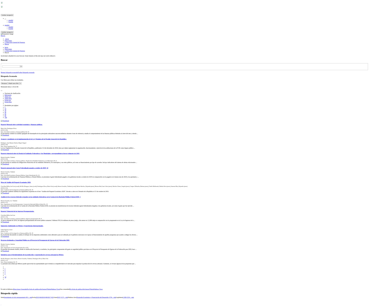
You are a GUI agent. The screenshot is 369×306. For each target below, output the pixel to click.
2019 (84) (39, 297)
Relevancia (8, 95)
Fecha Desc (8, 102)
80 (5, 116)
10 (5, 109)
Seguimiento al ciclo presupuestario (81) (16, 297)
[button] (7, 25)
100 (6, 117)
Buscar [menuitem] (7, 44)
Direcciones (8, 49)
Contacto (180, 286)
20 (5, 110)
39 (5, 277)
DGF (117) (60, 297)
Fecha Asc (8, 100)
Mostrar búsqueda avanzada (9, 72)
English (10, 22)
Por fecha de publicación (34, 289)
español (10, 20)
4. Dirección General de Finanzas (15, 51)
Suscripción (4, 11)
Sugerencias (187, 286)
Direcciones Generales (20, 289)
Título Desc (8, 98)
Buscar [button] (3, 36)
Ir (21, 66)
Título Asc (8, 97)
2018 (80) (45, 297)
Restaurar (4, 83)
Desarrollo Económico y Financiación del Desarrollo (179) (94, 297)
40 (5, 112)
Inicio (6, 47)
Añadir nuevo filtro (13, 83)
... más (30, 297)
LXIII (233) (126, 297)
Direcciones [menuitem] (8, 41)
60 (5, 114)
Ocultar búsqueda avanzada (26, 72)
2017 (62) (51, 297)
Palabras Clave (55, 289)
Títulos (49, 289)
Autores (44, 289)
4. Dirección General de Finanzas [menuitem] (15, 42)
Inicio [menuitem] (7, 39)
